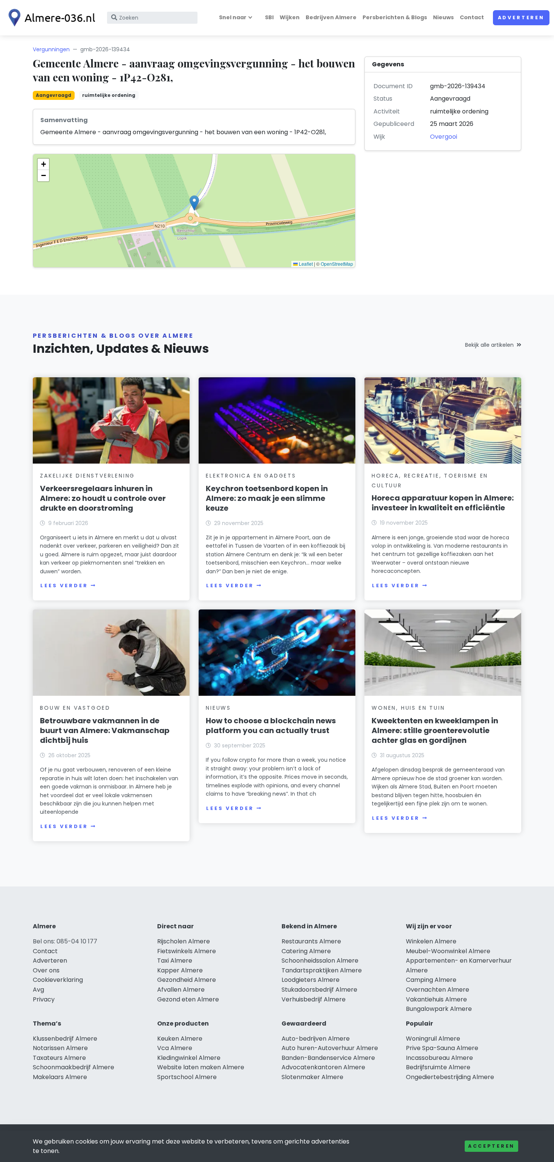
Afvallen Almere (181, 989)
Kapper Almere (180, 970)
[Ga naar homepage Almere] (50, 17)
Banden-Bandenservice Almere (328, 1057)
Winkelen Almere (431, 941)
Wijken (290, 17)
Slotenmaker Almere (312, 1077)
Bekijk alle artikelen (489, 345)
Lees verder (64, 585)
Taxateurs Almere (59, 1057)
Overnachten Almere (437, 989)
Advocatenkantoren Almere (323, 1067)
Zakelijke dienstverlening (87, 475)
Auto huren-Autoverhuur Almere (330, 1048)
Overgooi (443, 136)
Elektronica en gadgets (251, 475)
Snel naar (232, 17)
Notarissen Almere (60, 1048)
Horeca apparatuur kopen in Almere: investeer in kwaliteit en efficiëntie (443, 503)
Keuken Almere (179, 1038)
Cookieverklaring (58, 979)
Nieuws (443, 17)
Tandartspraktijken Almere (322, 970)
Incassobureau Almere (439, 1057)
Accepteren (491, 1146)
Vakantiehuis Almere (436, 999)
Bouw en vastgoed (75, 708)
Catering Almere (306, 951)
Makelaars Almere (60, 1077)
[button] (194, 203)
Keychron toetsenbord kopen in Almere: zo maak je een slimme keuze (267, 498)
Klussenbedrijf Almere (65, 1038)
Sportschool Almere (187, 1077)
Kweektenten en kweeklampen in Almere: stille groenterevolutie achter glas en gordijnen (435, 730)
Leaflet (305, 263)
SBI (269, 17)
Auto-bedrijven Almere (316, 1038)
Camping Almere (431, 979)
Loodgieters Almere (311, 979)
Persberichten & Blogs (395, 17)
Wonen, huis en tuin (408, 708)
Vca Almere (174, 1048)
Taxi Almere (174, 960)
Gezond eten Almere (188, 999)
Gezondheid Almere (186, 979)
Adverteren (521, 17)
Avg (38, 989)
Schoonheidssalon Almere (320, 960)
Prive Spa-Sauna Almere (442, 1048)
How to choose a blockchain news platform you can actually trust (271, 725)
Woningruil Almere (433, 1038)
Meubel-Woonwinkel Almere (448, 951)
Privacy (44, 999)
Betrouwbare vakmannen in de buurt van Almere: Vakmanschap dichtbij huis (105, 730)
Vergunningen (51, 49)
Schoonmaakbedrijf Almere (73, 1067)
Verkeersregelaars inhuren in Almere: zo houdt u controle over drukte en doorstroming (103, 498)
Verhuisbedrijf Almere (314, 999)
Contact (472, 17)
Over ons (46, 970)
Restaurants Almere (311, 941)
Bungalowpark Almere (439, 1008)
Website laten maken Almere (200, 1067)
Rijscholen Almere (183, 941)
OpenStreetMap (337, 263)
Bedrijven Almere (331, 17)
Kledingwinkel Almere (188, 1057)
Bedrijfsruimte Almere (438, 1067)
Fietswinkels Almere (186, 951)
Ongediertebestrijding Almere (450, 1077)
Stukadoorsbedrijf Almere (319, 989)
